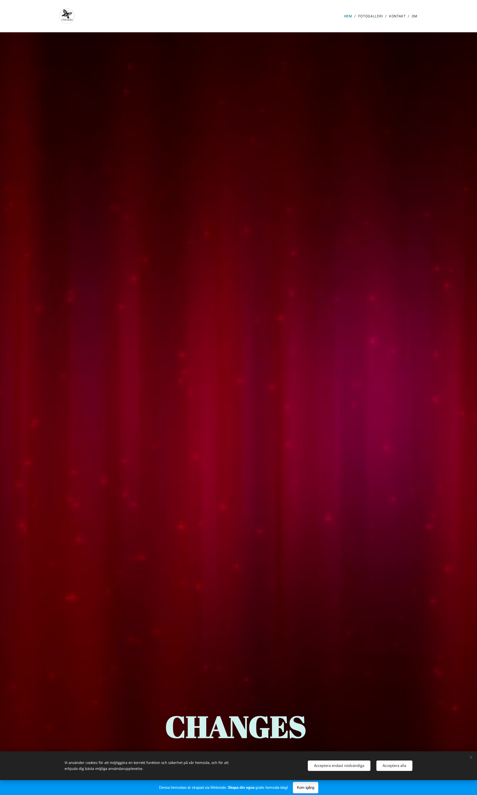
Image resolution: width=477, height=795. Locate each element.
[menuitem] (349, 16)
